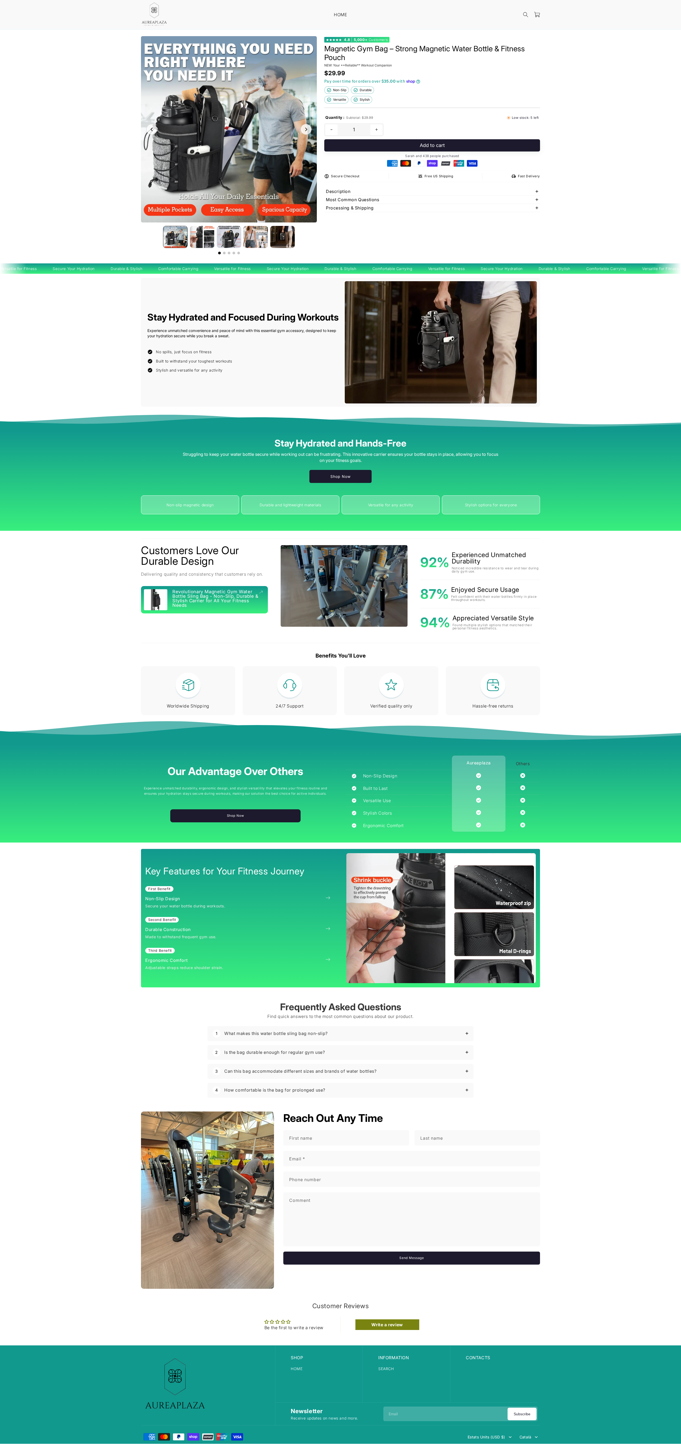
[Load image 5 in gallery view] (282, 237)
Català (525, 1437)
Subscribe (522, 1414)
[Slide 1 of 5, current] (219, 253)
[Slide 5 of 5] (238, 253)
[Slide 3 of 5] (229, 253)
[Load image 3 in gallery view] (229, 237)
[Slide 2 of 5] (224, 253)
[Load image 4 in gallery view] (255, 237)
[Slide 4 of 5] (233, 253)
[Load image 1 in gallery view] (175, 237)
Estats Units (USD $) (486, 1437)
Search (386, 1368)
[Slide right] (306, 129)
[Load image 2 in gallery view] (202, 237)
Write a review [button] (387, 1324)
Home (296, 1368)
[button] (525, 14)
